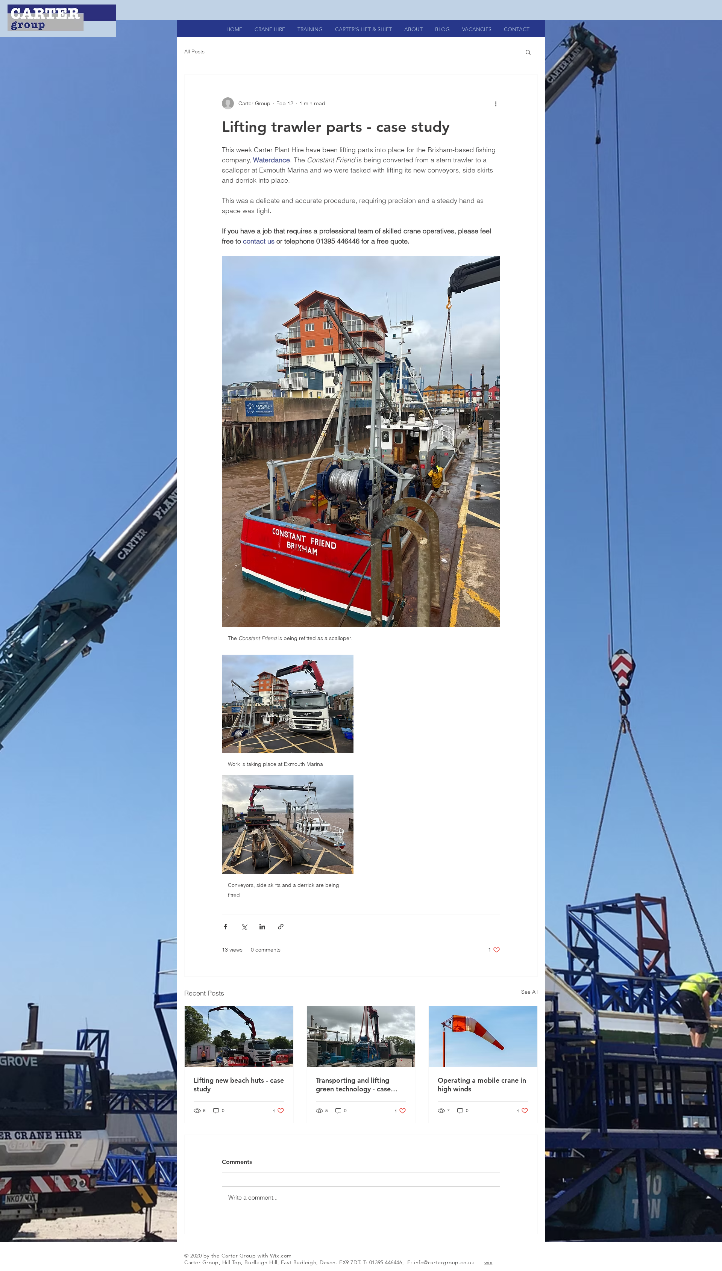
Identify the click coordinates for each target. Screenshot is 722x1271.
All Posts (194, 51)
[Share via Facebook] (225, 926)
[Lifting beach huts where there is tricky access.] (239, 1036)
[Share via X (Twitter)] (243, 926)
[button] (528, 52)
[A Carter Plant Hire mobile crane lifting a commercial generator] (361, 1036)
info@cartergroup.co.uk (444, 1262)
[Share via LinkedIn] (262, 926)
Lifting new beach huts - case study (239, 1084)
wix (488, 1262)
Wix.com (281, 1255)
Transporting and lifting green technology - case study (353, 1084)
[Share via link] (280, 926)
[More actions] (495, 103)
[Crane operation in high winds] (483, 1036)
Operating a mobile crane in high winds (482, 1084)
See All (529, 991)
